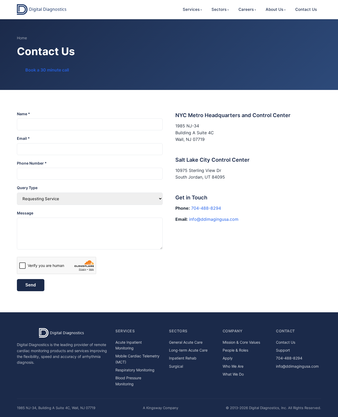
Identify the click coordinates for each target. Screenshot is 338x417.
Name (23, 114)
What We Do (233, 374)
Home (22, 38)
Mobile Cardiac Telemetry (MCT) (137, 359)
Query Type (27, 187)
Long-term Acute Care (188, 350)
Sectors (219, 9)
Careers (246, 9)
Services (191, 9)
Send (30, 285)
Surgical (176, 366)
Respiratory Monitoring (134, 370)
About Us (274, 9)
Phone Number (32, 163)
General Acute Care (186, 342)
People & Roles (235, 350)
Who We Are (233, 366)
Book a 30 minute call (47, 70)
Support (283, 350)
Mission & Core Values (241, 342)
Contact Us (306, 9)
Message (25, 213)
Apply (228, 358)
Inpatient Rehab (182, 358)
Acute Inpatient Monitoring (128, 345)
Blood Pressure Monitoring (128, 381)
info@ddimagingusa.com (213, 219)
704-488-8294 (206, 208)
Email (23, 138)
